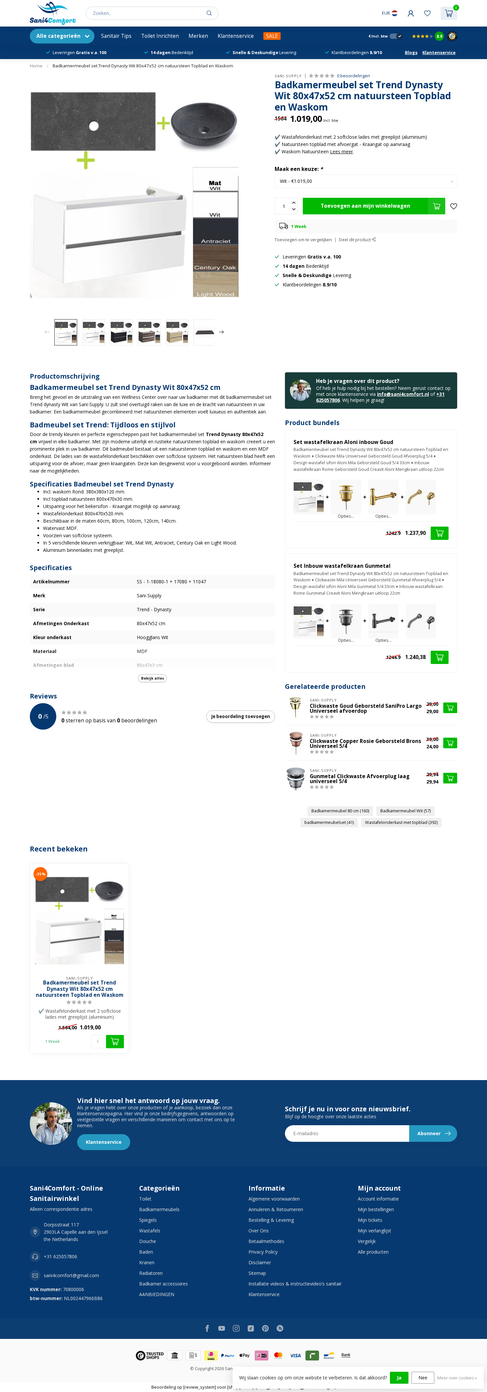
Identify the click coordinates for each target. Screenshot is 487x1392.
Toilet (145, 1199)
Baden (146, 1252)
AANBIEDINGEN (156, 1294)
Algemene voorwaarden (274, 1199)
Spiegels (148, 1220)
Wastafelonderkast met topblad (401, 822)
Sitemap (257, 1273)
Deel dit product (355, 240)
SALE (272, 36)
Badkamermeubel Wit (405, 811)
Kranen (146, 1262)
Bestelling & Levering (271, 1220)
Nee (422, 1377)
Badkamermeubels (159, 1209)
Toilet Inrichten (160, 36)
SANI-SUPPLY (288, 76)
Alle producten (373, 1252)
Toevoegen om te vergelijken (303, 240)
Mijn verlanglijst (374, 1230)
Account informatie (378, 1199)
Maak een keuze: (299, 169)
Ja (399, 1377)
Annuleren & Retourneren (275, 1209)
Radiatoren (151, 1273)
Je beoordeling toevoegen (240, 716)
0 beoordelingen (353, 76)
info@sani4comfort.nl (403, 394)
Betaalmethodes (266, 1241)
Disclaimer (259, 1262)
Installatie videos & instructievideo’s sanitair (295, 1284)
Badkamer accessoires (163, 1284)
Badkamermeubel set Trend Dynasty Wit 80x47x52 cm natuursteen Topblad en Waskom (143, 66)
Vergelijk (367, 1241)
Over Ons (258, 1230)
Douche (147, 1241)
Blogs (411, 52)
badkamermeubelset (329, 822)
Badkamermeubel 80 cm (340, 811)
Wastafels (149, 1230)
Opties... (346, 516)
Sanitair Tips (116, 36)
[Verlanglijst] (427, 13)
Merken (198, 36)
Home (36, 66)
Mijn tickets (370, 1220)
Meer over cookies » (457, 1378)
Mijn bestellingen (376, 1209)
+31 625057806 (60, 1256)
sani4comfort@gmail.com (71, 1275)
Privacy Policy (263, 1252)
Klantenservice (236, 36)
